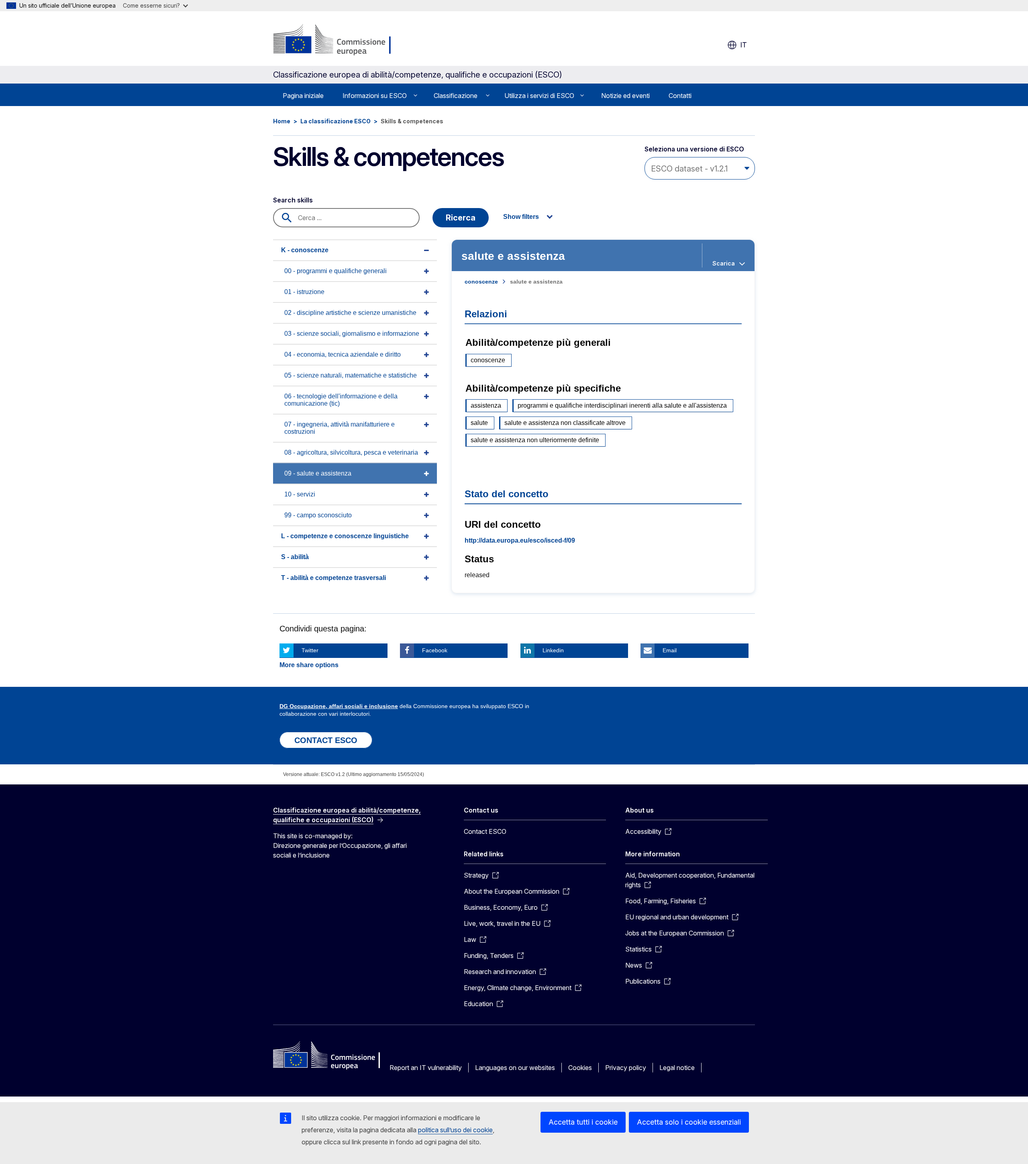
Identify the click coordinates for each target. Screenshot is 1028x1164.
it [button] (743, 45)
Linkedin (553, 650)
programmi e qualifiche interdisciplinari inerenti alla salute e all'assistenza (622, 405)
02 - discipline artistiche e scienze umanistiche (350, 312)
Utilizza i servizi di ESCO (539, 96)
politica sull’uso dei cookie (455, 1130)
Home (281, 121)
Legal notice (677, 1068)
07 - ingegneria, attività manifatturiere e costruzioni (339, 428)
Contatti (680, 96)
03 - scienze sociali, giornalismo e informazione (351, 333)
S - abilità (295, 556)
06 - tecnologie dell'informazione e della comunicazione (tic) (341, 400)
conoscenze (481, 281)
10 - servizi (299, 494)
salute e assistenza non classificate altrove (565, 422)
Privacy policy (625, 1068)
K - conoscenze (304, 250)
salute (479, 422)
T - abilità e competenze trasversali (333, 577)
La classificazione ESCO (335, 121)
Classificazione (455, 96)
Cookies (580, 1068)
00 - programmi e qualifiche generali (335, 271)
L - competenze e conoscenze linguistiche (345, 536)
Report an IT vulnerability (426, 1068)
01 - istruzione (304, 291)
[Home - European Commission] (337, 40)
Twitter (310, 650)
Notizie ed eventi (625, 96)
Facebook (434, 650)
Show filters (521, 216)
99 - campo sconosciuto (318, 515)
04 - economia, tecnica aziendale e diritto (342, 354)
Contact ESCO (485, 831)
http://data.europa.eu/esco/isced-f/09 (520, 540)
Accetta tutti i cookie (583, 1122)
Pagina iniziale (303, 96)
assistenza (486, 405)
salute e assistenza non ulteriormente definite (535, 440)
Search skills (293, 200)
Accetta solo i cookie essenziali (689, 1122)
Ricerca (460, 218)
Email (670, 650)
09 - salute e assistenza (317, 473)
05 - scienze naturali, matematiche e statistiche (350, 375)
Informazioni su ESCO (375, 96)
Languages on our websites (515, 1068)
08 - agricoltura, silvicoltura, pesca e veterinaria (351, 452)
